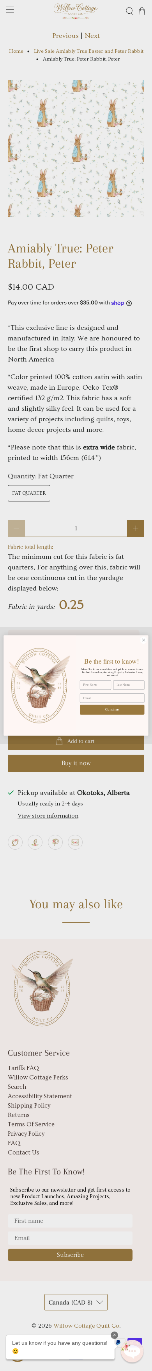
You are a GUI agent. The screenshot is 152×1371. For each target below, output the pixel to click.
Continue (112, 709)
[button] (132, 1351)
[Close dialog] (143, 640)
